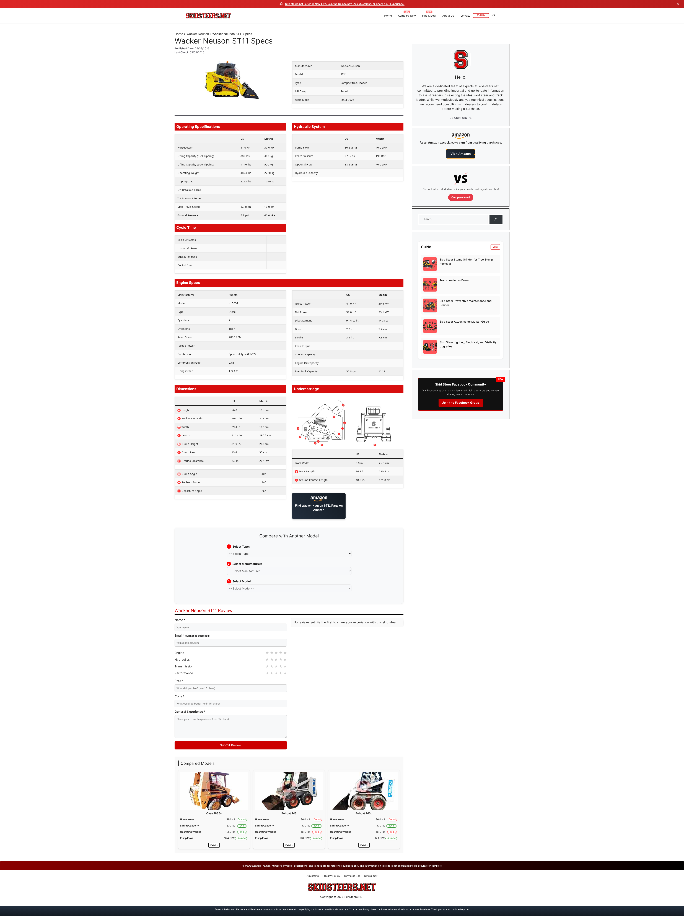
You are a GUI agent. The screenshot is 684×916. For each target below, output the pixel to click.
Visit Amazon (460, 153)
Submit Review (230, 745)
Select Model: (240, 581)
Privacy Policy (331, 875)
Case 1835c (214, 813)
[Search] (495, 219)
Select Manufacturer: (245, 564)
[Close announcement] (677, 4)
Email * (192, 635)
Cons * (179, 696)
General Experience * (190, 711)
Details (214, 845)
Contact (465, 15)
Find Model (429, 15)
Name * (180, 620)
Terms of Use (352, 875)
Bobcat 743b (364, 813)
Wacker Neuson (197, 34)
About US (448, 15)
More (495, 247)
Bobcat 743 (289, 813)
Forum (481, 15)
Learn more (461, 118)
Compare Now (407, 15)
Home (388, 15)
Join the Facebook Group (460, 402)
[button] (494, 15)
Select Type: (239, 546)
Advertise (313, 875)
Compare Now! (460, 197)
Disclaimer (370, 875)
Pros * (179, 681)
